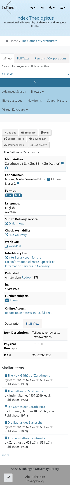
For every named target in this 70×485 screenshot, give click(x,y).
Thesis (14, 300)
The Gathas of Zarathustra (39, 41)
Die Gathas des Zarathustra (26, 407)
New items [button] (35, 101)
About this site (35, 477)
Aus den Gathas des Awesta (26, 438)
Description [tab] (12, 324)
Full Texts (23, 58)
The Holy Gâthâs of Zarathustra (29, 375)
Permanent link (16, 144)
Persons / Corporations (50, 58)
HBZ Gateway (17, 235)
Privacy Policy (35, 481)
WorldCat (14, 246)
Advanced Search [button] (14, 92)
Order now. (16, 223)
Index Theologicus (35, 18)
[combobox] (35, 66)
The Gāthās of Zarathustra (25, 391)
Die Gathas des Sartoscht (25, 422)
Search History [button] (57, 101)
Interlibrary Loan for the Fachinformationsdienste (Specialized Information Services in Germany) (30, 261)
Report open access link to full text (28, 313)
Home (14, 41)
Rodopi (26, 277)
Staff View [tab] (32, 324)
